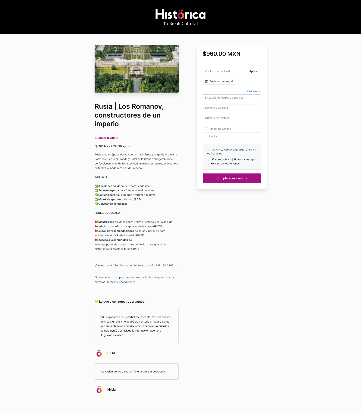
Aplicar (254, 71)
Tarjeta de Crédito (219, 128)
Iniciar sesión (253, 91)
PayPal (212, 136)
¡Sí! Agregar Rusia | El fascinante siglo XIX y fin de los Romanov (233, 161)
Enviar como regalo (221, 81)
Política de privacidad (158, 277)
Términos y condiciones (121, 281)
